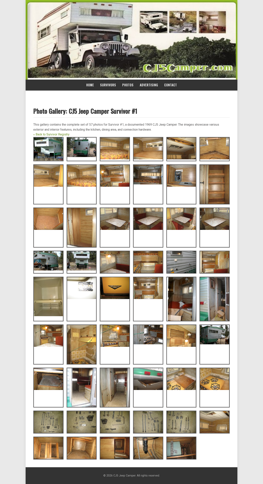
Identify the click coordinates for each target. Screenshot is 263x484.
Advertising (149, 85)
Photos (128, 85)
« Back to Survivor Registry (51, 134)
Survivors (108, 85)
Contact (170, 85)
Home (90, 85)
